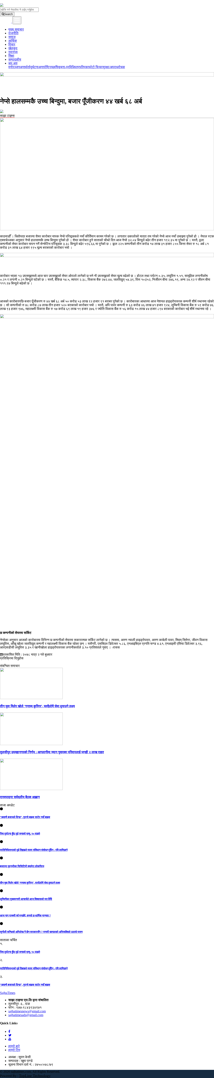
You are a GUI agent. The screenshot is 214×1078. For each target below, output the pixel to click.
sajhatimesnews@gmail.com (27, 1011)
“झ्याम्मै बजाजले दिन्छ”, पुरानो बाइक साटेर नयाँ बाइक (25, 817)
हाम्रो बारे (14, 1046)
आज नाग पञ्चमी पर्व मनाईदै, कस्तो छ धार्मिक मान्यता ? (25, 915)
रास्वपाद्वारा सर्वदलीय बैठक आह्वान (20, 797)
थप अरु (13, 63)
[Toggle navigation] (17, 20)
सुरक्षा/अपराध (110, 67)
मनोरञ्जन (14, 67)
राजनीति (13, 33)
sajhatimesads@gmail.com (25, 1015)
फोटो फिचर (95, 67)
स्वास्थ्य (13, 52)
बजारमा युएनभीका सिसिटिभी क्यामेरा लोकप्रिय (22, 866)
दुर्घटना (34, 67)
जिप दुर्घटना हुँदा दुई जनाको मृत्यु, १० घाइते (20, 833)
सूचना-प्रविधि (66, 67)
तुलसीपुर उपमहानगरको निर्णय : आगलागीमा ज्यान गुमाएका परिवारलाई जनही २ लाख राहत (52, 752)
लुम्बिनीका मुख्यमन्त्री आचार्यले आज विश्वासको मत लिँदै (26, 899)
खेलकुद (12, 48)
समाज (11, 37)
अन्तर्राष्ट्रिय (45, 67)
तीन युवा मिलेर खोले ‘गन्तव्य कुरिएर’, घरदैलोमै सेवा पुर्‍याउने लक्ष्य (37, 706)
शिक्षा (11, 55)
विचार (11, 44)
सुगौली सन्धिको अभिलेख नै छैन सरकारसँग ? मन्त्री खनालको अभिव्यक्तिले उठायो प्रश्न (41, 931)
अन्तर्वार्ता (25, 67)
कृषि (55, 67)
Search (8, 14)
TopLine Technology (35, 1076)
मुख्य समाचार (16, 29)
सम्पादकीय (14, 59)
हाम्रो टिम (14, 1050)
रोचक (121, 67)
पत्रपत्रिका (81, 67)
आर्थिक (12, 40)
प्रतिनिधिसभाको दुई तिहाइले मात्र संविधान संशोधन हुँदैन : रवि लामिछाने (34, 849)
